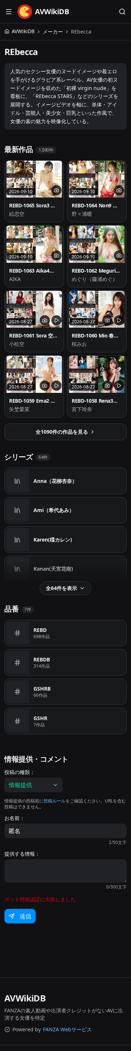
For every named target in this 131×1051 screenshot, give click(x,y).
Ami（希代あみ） (53, 510)
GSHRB (42, 688)
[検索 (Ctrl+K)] (122, 11)
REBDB (41, 659)
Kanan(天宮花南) (53, 568)
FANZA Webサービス (67, 1029)
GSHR (40, 718)
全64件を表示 (61, 588)
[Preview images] (56, 190)
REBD (40, 629)
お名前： (14, 818)
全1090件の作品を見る (62, 431)
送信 (25, 916)
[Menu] (8, 11)
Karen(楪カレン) (52, 539)
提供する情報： (22, 853)
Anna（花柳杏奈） (55, 480)
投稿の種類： (19, 772)
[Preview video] (56, 320)
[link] (81, 31)
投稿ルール (55, 801)
